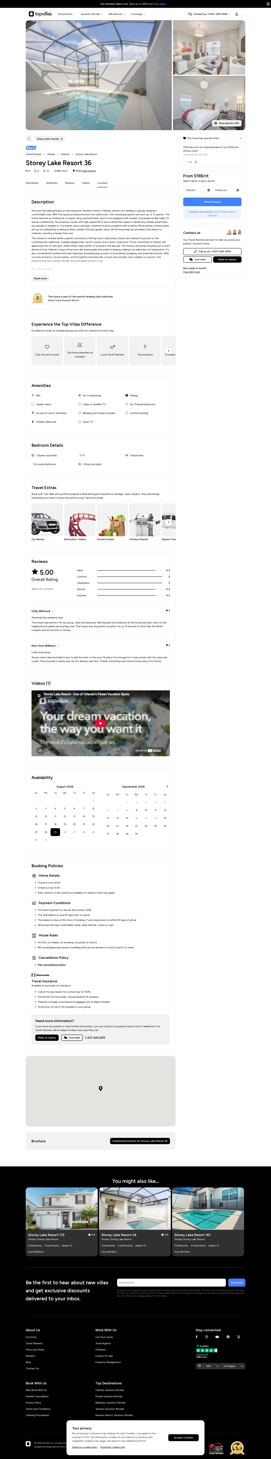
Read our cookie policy (85, 1447)
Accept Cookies (183, 1437)
